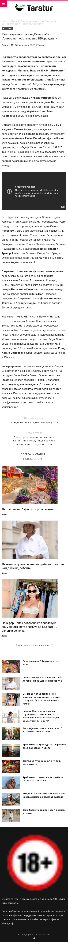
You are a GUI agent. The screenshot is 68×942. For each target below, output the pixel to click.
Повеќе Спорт (32, 458)
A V (7, 45)
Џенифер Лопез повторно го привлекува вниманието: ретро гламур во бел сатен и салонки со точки (29, 626)
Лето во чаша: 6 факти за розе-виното (28, 509)
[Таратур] (34, 3)
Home (4, 21)
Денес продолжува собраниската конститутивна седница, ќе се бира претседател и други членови (34, 438)
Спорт (14, 21)
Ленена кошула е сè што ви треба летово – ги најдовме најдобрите (33, 566)
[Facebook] (34, 939)
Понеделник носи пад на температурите (34, 420)
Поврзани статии (33, 454)
